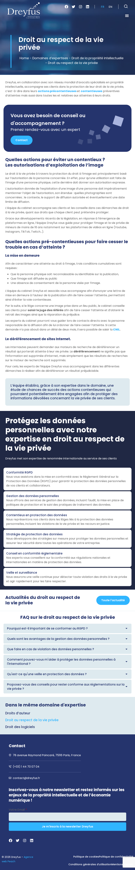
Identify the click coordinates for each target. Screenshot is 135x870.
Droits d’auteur (17, 713)
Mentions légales (122, 864)
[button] (126, 6)
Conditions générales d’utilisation (89, 864)
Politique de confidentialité (116, 856)
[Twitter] (73, 6)
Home (24, 58)
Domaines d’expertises (50, 58)
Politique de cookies (86, 856)
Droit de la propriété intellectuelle (97, 58)
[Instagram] (80, 6)
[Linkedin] (87, 6)
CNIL (116, 329)
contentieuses (91, 91)
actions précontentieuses (57, 91)
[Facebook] (66, 6)
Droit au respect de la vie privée (32, 720)
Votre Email (18, 810)
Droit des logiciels (20, 727)
